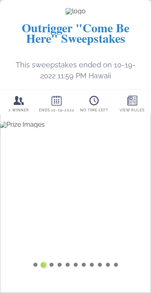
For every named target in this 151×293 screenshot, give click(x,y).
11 (116, 265)
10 (108, 265)
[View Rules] (132, 103)
